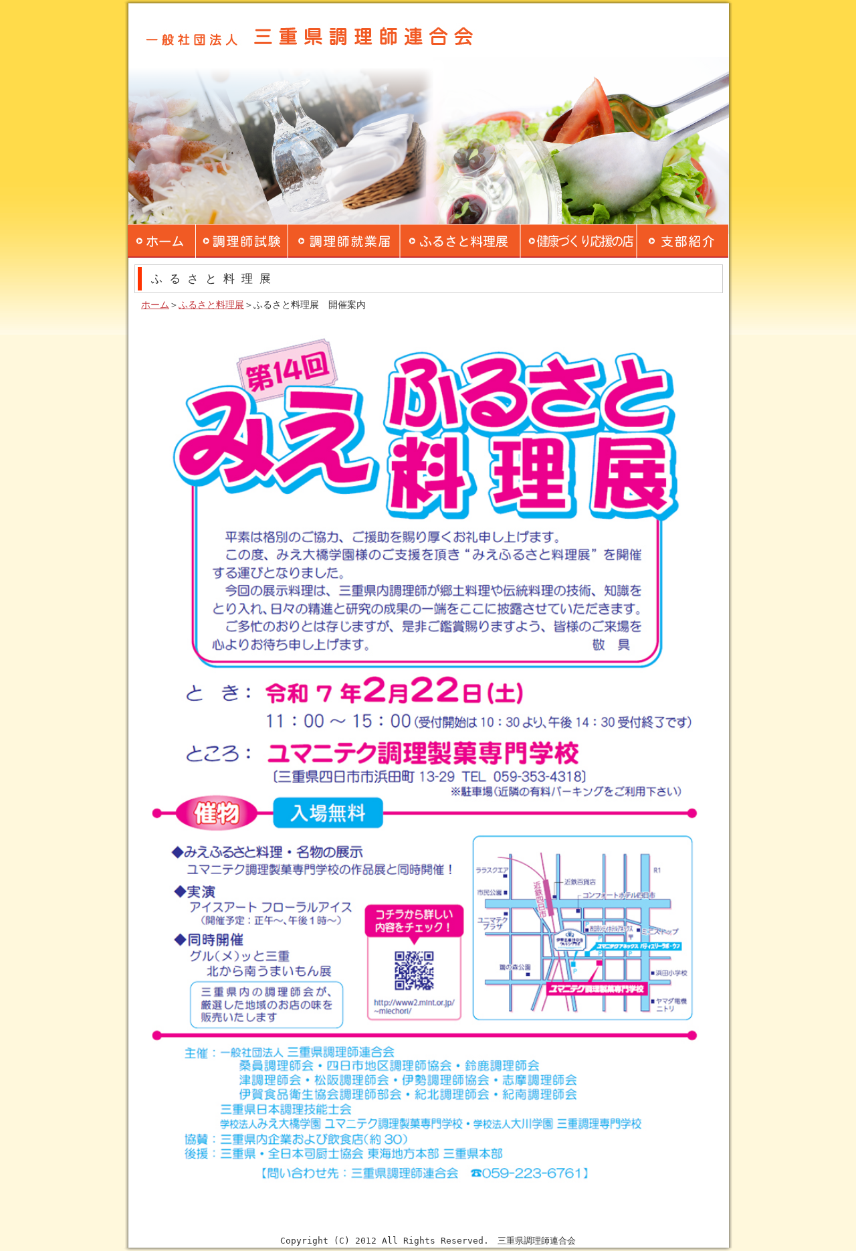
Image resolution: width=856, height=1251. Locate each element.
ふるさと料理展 (211, 304)
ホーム (155, 304)
